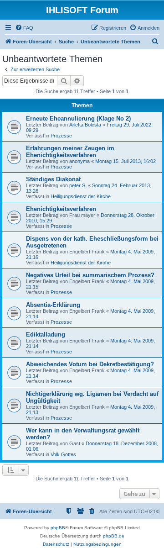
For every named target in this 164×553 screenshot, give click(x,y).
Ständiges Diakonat (53, 179)
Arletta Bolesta (85, 124)
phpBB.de (113, 535)
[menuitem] (24, 27)
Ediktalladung (45, 334)
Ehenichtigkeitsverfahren (61, 208)
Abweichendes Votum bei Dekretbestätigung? (90, 364)
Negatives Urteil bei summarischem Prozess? (90, 275)
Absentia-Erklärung (53, 304)
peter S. (78, 185)
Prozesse (61, 135)
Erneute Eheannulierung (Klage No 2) (78, 118)
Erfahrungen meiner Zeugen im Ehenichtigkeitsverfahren (70, 151)
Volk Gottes (63, 454)
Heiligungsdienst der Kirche (81, 196)
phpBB (58, 527)
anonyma (79, 161)
